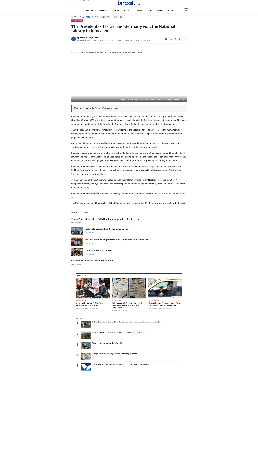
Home (73, 17)
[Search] (186, 10)
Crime (150, 10)
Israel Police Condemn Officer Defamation (92, 260)
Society (160, 10)
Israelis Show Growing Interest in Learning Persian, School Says (116, 240)
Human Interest (85, 17)
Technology (102, 10)
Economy (139, 10)
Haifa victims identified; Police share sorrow (106, 229)
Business (89, 10)
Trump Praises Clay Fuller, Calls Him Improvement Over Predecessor (105, 219)
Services (171, 10)
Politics (116, 10)
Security (127, 10)
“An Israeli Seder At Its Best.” (99, 250)
